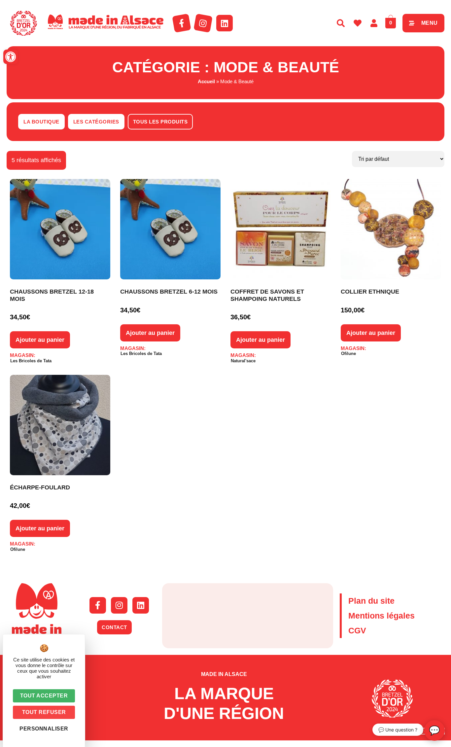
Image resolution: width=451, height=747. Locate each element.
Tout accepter (44, 695)
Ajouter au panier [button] (40, 340)
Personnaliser (43, 728)
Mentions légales (381, 615)
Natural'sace (243, 361)
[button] (10, 57)
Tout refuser (44, 712)
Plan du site (371, 600)
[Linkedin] (224, 23)
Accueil (206, 81)
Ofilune (348, 353)
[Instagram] (203, 23)
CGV (357, 630)
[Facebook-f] (181, 23)
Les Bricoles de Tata (31, 361)
